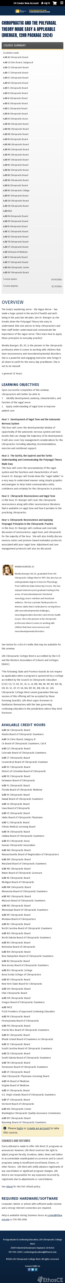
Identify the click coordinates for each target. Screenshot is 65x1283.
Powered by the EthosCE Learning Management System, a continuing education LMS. (50, 1279)
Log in (47, 3)
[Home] (32, 10)
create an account (38, 1128)
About (9, 1186)
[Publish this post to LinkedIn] (36, 1270)
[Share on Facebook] (29, 1270)
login (20, 1128)
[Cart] (54, 4)
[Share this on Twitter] (32, 1270)
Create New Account (28, 3)
